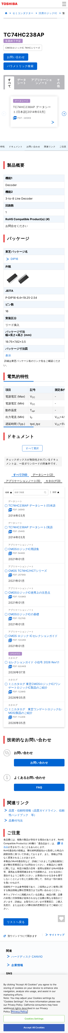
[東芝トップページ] (10, 4)
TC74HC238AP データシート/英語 (30, 527)
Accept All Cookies (34, 1027)
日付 (54, 492)
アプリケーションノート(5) (23, 481)
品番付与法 (16, 820)
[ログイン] (61, 918)
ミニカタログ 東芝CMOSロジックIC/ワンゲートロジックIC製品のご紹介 (34, 685)
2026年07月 (17, 672)
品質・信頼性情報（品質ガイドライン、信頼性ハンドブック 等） (37, 813)
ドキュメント (15, 146)
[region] (34, 1004)
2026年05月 (17, 697)
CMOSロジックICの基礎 (23, 614)
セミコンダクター (23, 13)
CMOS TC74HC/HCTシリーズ (27, 571)
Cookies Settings (34, 1018)
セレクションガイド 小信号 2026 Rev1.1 (33, 662)
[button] (64, 4)
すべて (9, 83)
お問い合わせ (33, 146)
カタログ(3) (53, 481)
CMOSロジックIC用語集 (23, 549)
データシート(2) (43, 474)
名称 (7, 492)
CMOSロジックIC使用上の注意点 (29, 592)
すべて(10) (20, 474)
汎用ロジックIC (48, 13)
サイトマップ (57, 934)
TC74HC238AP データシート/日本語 (31, 505)
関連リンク (49, 146)
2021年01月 (16, 559)
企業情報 (17, 965)
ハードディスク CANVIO (27, 956)
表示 (8, 355)
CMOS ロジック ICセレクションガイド (33, 636)
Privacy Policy (19, 1011)
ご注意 (62, 146)
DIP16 (14, 259)
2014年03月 (16, 515)
